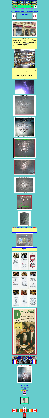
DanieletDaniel (31, 11)
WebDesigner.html (24, 388)
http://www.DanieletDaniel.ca (24, 17)
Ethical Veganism (26, 11)
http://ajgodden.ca (24, 385)
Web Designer (36, 11)
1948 (23, 11)
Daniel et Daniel (24, 14)
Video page (20, 11)
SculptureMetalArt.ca (25, 77)
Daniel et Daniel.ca (24, 248)
